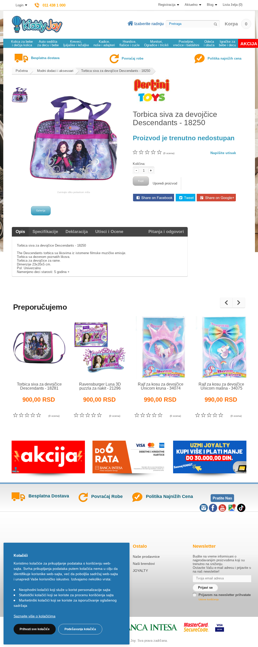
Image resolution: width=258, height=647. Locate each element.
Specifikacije (45, 231)
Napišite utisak (223, 153)
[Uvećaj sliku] (28, 368)
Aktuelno (191, 5)
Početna (22, 71)
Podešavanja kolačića (80, 629)
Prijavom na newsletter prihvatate (225, 595)
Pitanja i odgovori (166, 231)
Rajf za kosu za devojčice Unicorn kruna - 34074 (160, 386)
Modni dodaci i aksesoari (55, 71)
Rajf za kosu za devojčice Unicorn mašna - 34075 (221, 386)
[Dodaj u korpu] (50, 368)
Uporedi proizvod (165, 183)
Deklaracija (77, 231)
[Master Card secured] (196, 627)
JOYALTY (140, 571)
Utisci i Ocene (109, 231)
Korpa (236, 23)
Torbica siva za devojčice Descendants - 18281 (39, 386)
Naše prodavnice (146, 556)
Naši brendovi (144, 564)
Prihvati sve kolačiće (35, 629)
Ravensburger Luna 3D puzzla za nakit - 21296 (100, 386)
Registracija (166, 5)
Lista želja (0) (232, 5)
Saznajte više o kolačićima (34, 616)
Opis (20, 231)
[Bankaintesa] (144, 627)
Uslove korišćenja (209, 599)
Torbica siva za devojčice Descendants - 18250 (115, 71)
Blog (210, 5)
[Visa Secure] (219, 627)
